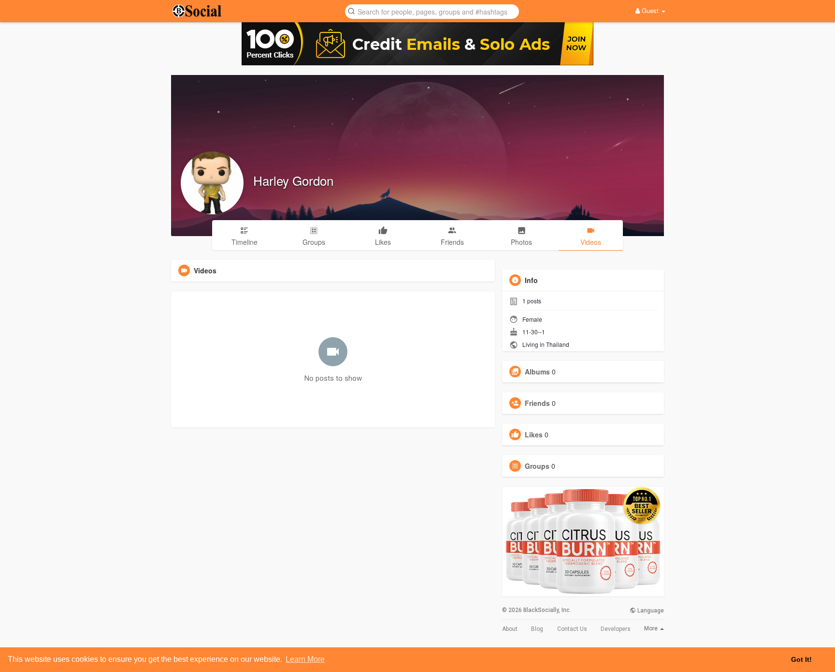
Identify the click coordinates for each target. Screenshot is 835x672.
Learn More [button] (305, 659)
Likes (534, 434)
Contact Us (572, 629)
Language (650, 610)
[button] (432, 11)
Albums (537, 371)
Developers (616, 629)
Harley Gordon (293, 180)
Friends (537, 403)
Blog (537, 629)
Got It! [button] (801, 659)
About (510, 629)
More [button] (651, 628)
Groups (537, 466)
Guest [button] (650, 10)
